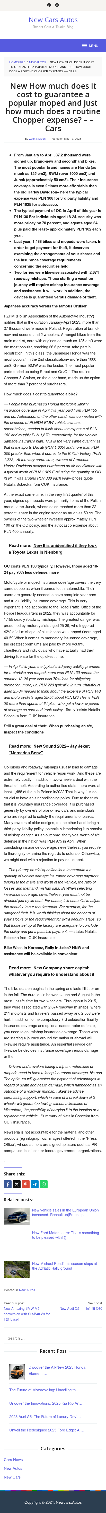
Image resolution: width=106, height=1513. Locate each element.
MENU (93, 45)
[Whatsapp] (44, 1184)
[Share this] (8, 1184)
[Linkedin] (57, 5)
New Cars (12, 1477)
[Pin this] (26, 1184)
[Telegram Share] (35, 1184)
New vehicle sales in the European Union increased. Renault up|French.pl (65, 1212)
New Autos (27, 1289)
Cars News (13, 1459)
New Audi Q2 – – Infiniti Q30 (81, 1305)
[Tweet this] (17, 1184)
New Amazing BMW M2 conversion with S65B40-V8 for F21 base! (27, 1310)
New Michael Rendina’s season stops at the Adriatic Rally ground (64, 1266)
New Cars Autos (53, 19)
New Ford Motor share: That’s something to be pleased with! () (65, 1235)
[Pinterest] (49, 5)
